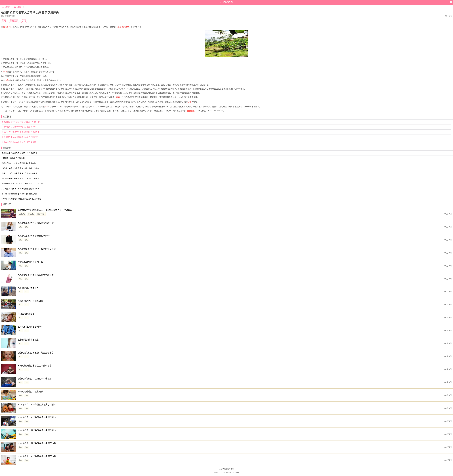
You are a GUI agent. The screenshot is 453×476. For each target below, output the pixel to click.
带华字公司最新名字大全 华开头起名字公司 (19, 142)
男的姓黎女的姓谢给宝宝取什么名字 (35, 365)
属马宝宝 (31, 214)
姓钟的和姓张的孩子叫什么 (30, 262)
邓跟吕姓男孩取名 (26, 314)
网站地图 (230, 469)
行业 (46, 107)
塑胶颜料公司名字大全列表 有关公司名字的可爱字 (21, 122)
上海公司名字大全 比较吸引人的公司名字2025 (20, 137)
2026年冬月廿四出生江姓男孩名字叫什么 (37, 430)
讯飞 (24, 21)
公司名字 (125, 27)
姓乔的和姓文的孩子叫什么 (30, 327)
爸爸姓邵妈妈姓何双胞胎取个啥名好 (35, 378)
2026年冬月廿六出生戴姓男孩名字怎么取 (37, 456)
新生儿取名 (40, 214)
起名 (20, 227)
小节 (7, 80)
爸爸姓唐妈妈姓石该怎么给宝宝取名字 (36, 353)
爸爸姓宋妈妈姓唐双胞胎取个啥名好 (35, 236)
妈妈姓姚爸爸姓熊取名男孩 (30, 301)
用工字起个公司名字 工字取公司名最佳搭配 (19, 127)
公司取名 (17, 7)
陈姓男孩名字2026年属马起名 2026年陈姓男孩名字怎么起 (45, 210)
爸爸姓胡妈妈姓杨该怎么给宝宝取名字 (36, 275)
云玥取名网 (6, 7)
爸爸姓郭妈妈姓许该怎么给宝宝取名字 (36, 223)
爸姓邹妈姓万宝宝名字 (28, 288)
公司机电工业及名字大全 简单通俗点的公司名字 (20, 132)
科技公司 (14, 21)
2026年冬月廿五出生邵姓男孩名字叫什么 (37, 404)
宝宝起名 (22, 214)
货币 (189, 102)
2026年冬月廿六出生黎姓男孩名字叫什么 (37, 417)
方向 (118, 97)
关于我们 (222, 469)
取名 (26, 227)
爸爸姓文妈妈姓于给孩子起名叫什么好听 (37, 249)
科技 (4, 21)
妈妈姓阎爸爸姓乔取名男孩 (30, 391)
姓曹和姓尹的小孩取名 (28, 340)
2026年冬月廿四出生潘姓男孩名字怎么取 (37, 443)
